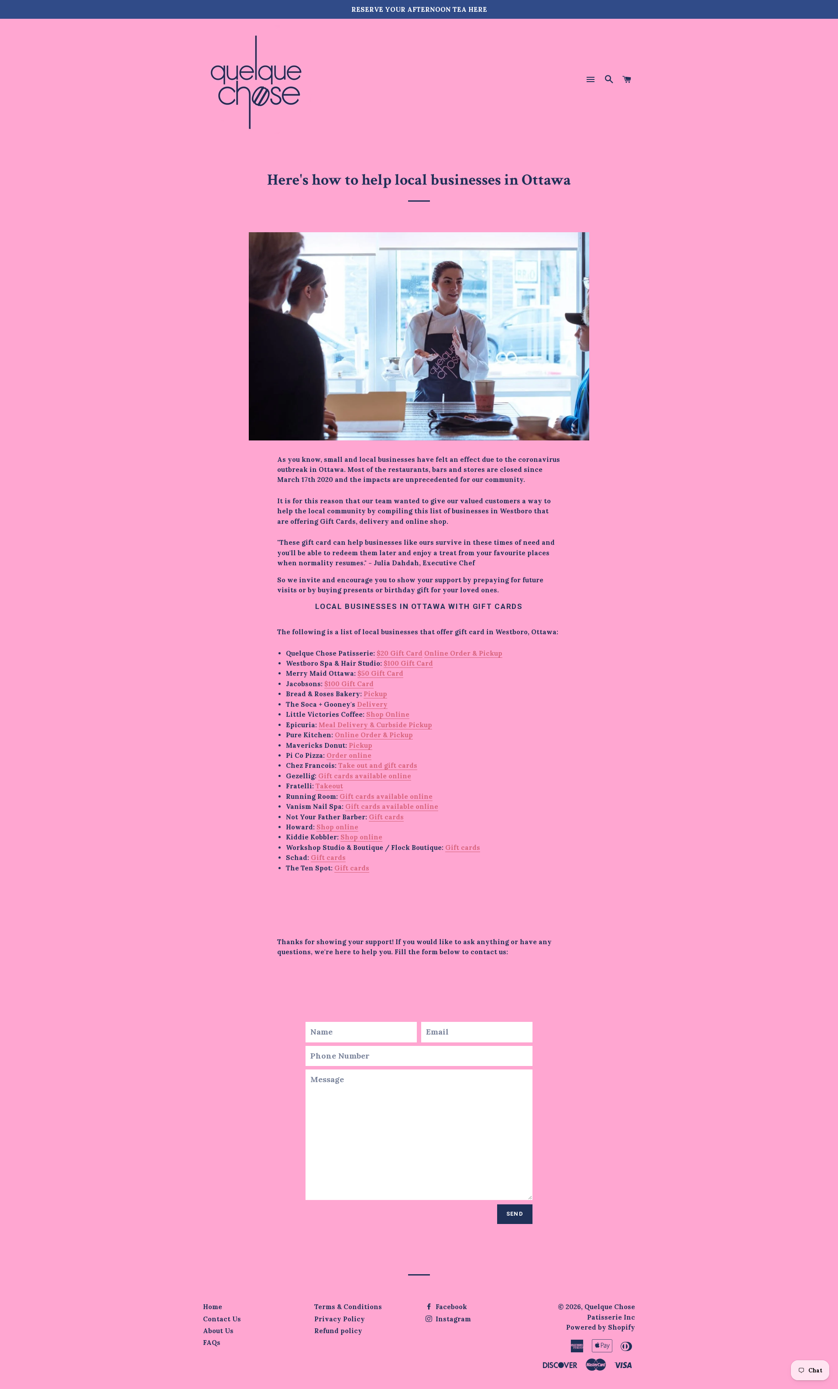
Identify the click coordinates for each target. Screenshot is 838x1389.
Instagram (452, 1319)
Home (212, 1307)
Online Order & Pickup (463, 653)
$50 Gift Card (380, 673)
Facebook (450, 1307)
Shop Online (387, 714)
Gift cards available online (364, 776)
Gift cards (386, 817)
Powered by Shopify (600, 1327)
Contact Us (222, 1319)
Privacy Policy (339, 1319)
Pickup (375, 694)
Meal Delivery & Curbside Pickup (375, 725)
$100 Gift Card (408, 663)
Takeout (329, 786)
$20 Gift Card (399, 653)
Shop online (337, 827)
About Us (218, 1331)
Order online (348, 755)
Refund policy (338, 1331)
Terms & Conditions (348, 1307)
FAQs (211, 1342)
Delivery (372, 704)
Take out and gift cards (377, 765)
